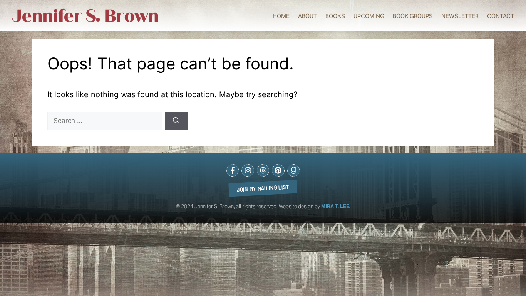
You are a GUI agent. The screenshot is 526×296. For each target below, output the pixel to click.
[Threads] (263, 170)
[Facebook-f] (232, 170)
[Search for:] (106, 120)
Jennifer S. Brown (85, 16)
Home (281, 16)
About (307, 16)
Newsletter (460, 16)
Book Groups (413, 16)
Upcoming (368, 16)
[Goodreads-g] (293, 170)
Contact (500, 16)
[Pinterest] (278, 170)
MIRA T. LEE (335, 206)
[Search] (176, 121)
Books (335, 16)
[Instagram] (247, 170)
